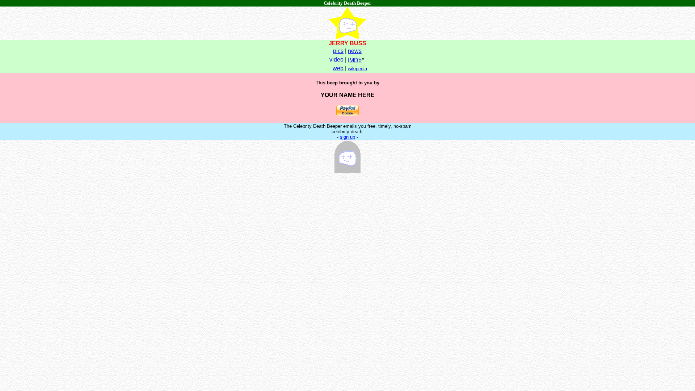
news (355, 51)
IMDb (355, 60)
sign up (347, 137)
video (336, 59)
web (338, 68)
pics (338, 51)
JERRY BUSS (347, 43)
